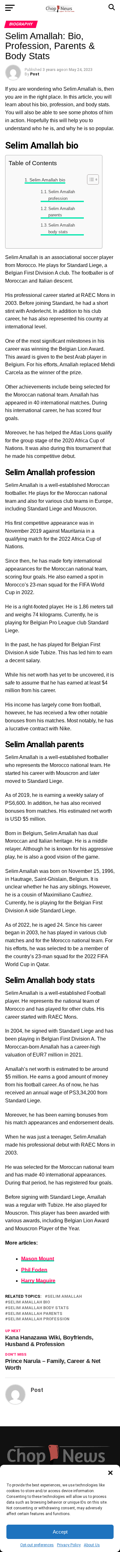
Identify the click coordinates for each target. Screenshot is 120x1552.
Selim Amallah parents (61, 212)
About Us (92, 1545)
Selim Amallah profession (61, 195)
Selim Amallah (64, 1297)
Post (34, 74)
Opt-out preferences (37, 1545)
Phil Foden (34, 1270)
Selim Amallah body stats (61, 228)
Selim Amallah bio (47, 179)
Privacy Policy (69, 1545)
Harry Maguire (38, 1280)
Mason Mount (37, 1258)
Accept (60, 1531)
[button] (110, 1473)
